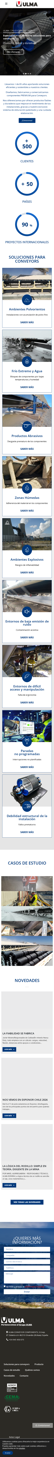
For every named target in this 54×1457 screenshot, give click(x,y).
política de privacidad (34, 1286)
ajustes (22, 1448)
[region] (27, 41)
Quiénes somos (32, 1370)
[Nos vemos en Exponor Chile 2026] (27, 1076)
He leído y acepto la (25, 1286)
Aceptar (7, 1453)
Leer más (8, 1049)
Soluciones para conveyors (17, 1364)
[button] (23, 73)
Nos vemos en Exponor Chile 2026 (25, 1099)
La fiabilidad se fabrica (18, 1033)
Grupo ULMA (25, 1324)
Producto (39, 1364)
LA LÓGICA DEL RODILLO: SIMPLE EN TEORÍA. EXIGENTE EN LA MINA (24, 1167)
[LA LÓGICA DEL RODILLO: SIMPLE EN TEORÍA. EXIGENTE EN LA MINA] (27, 1142)
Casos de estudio (12, 1370)
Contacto (24, 1375)
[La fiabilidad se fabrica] (27, 1010)
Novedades (9, 1375)
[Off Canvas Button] (6, 3)
